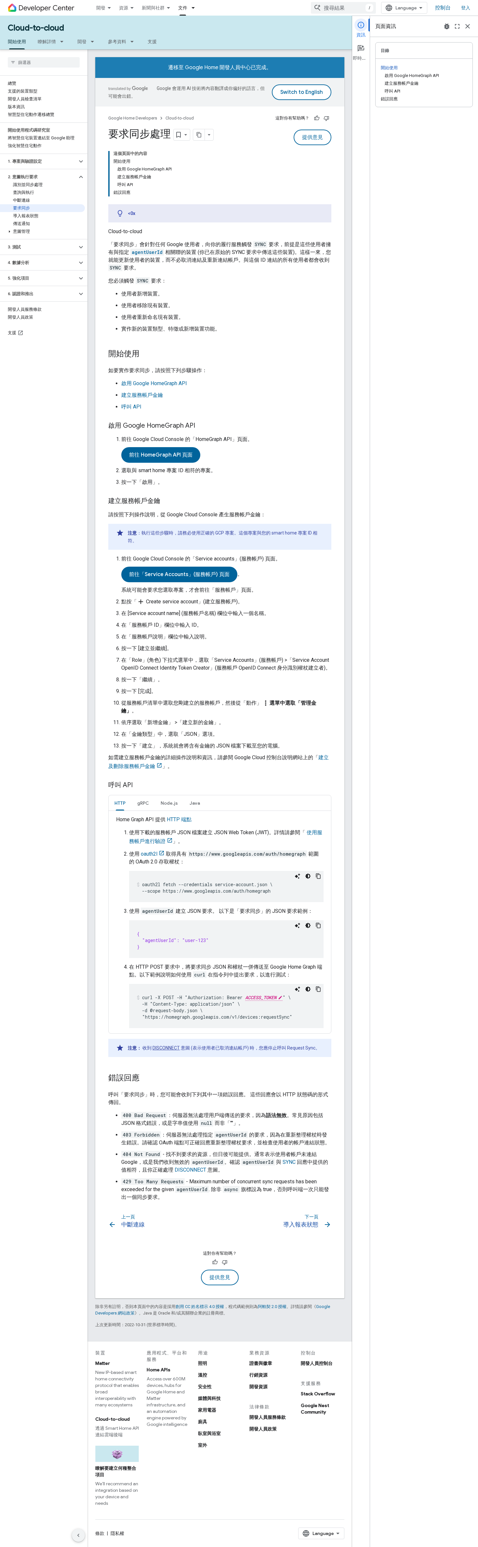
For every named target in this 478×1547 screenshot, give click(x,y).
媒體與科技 (209, 1398)
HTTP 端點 (179, 819)
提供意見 (312, 137)
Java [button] (195, 803)
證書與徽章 (260, 1363)
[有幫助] (317, 118)
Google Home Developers (132, 118)
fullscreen (457, 26)
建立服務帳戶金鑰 (142, 395)
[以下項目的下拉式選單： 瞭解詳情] (64, 41)
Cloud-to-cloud (36, 28)
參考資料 (117, 41)
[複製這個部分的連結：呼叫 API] (139, 785)
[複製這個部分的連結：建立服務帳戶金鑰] (166, 501)
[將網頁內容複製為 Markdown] (199, 134)
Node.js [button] (169, 803)
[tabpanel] (220, 922)
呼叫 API (131, 407)
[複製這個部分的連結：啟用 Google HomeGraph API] (201, 426)
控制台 (443, 8)
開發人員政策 (263, 1429)
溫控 (202, 1375)
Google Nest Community (315, 1408)
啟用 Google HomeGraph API (154, 383)
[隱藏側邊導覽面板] (78, 1535)
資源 (123, 8)
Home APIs (158, 1370)
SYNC (289, 1162)
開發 (100, 8)
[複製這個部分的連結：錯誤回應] (146, 1078)
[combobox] (343, 8)
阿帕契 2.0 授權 (272, 1306)
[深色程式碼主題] (308, 876)
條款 (99, 1533)
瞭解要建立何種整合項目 (115, 1471)
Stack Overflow (318, 1394)
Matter (102, 1363)
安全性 (205, 1387)
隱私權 (117, 1533)
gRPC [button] (143, 803)
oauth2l (149, 854)
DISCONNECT (166, 1047)
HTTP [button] (120, 803)
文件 (182, 8)
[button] (38, 161)
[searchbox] (44, 62)
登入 (465, 7)
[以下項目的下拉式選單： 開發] (94, 41)
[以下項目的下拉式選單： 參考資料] (134, 41)
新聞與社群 (153, 8)
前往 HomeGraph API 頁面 (161, 455)
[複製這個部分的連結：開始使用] (146, 354)
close (467, 26)
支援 (152, 41)
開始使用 (17, 41)
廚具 (202, 1422)
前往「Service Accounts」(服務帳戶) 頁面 (179, 574)
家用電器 (207, 1410)
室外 (202, 1445)
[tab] (120, 803)
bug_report (447, 26)
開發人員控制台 (317, 1363)
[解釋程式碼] (297, 876)
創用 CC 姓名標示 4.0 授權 (200, 1306)
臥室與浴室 (209, 1433)
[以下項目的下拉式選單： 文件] (195, 8)
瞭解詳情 (47, 41)
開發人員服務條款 (267, 1417)
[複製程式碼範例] (318, 876)
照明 (202, 1363)
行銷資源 (258, 1375)
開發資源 (258, 1387)
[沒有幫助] (326, 118)
